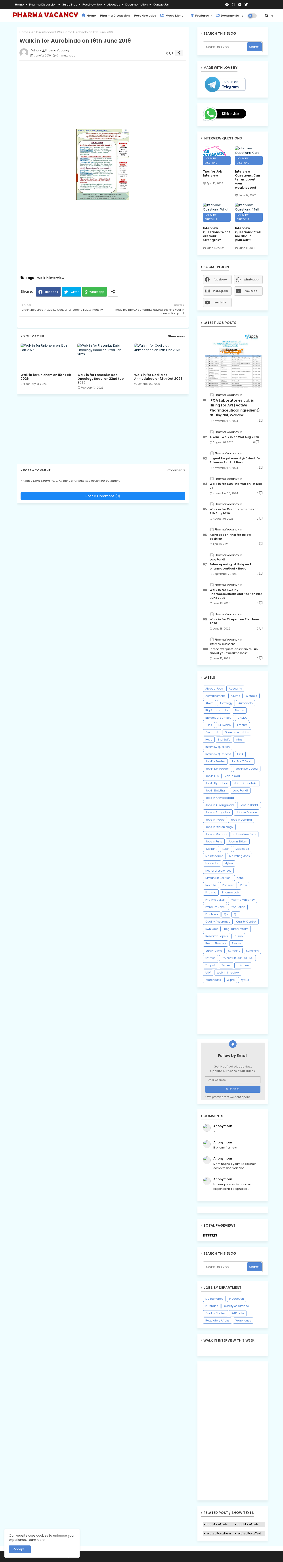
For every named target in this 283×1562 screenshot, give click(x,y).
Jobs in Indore (214, 819)
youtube (251, 291)
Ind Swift (224, 739)
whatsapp (251, 279)
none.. (241, 878)
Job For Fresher (215, 761)
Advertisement (215, 696)
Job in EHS (212, 776)
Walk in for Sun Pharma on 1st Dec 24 (236, 486)
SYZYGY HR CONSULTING (237, 958)
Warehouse (213, 980)
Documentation (136, 4)
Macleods (242, 849)
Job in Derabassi (246, 769)
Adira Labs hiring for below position (230, 537)
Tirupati (210, 965)
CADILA (242, 718)
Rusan (238, 936)
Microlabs (212, 863)
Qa (226, 914)
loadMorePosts (217, 1524)
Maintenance (214, 856)
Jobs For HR (240, 790)
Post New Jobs (145, 15)
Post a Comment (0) (103, 496)
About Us (114, 4)
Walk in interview (43, 32)
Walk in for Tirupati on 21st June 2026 (234, 621)
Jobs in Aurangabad (219, 805)
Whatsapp (96, 292)
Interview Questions (218, 754)
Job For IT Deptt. (241, 761)
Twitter (74, 292)
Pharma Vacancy (243, 900)
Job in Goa (232, 776)
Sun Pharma (213, 951)
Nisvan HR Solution (218, 878)
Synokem (252, 951)
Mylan (229, 863)
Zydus (245, 980)
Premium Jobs (215, 907)
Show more (176, 336)
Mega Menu (174, 15)
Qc (236, 914)
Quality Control (246, 921)
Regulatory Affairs (236, 929)
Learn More (36, 1540)
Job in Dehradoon (217, 769)
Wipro (231, 980)
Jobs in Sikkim (237, 841)
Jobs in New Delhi (244, 834)
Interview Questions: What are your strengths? (216, 234)
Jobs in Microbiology (219, 827)
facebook (220, 279)
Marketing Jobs (239, 856)
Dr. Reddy (224, 725)
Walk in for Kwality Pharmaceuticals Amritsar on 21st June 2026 (236, 594)
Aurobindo (245, 703)
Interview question (217, 747)
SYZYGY (210, 958)
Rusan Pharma (215, 943)
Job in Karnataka (245, 783)
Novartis (210, 885)
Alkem (209, 703)
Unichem (243, 965)
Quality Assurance (217, 921)
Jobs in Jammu (241, 819)
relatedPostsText (249, 1533)
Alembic (251, 696)
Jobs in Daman (246, 812)
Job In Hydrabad (216, 783)
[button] (266, 15)
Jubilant (210, 849)
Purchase (211, 914)
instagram (220, 291)
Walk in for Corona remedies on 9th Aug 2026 (234, 511)
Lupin (225, 849)
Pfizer (243, 885)
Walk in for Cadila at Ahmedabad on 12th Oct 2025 (158, 377)
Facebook (51, 292)
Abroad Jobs (214, 688)
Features (202, 15)
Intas (239, 739)
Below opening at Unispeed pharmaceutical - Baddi (230, 566)
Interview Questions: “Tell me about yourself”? (248, 234)
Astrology (226, 703)
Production (238, 907)
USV (208, 972)
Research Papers (216, 936)
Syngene (234, 951)
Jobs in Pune (213, 841)
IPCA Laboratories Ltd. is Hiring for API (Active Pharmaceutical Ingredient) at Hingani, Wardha (235, 408)
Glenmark (212, 732)
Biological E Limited (218, 718)
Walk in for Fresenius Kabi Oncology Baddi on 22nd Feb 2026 (100, 378)
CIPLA (208, 725)
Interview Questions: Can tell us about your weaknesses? (247, 179)
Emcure (242, 725)
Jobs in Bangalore (217, 812)
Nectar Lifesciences (218, 870)
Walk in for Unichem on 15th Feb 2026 (46, 377)
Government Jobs (237, 732)
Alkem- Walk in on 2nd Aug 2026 (234, 437)
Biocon (239, 710)
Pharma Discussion (43, 4)
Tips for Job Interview (212, 173)
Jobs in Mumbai (216, 834)
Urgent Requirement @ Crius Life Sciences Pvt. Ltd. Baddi (235, 460)
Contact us (161, 4)
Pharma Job (230, 892)
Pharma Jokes (215, 900)
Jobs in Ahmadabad (219, 798)
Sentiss (236, 943)
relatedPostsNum (218, 1533)
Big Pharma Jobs (217, 710)
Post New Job (92, 4)
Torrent (226, 965)
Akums (235, 696)
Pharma (210, 892)
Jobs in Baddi (249, 805)
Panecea (228, 885)
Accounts (235, 688)
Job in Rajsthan (216, 790)
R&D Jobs (211, 929)
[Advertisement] (107, 95)
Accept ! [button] (19, 1549)
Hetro (208, 739)
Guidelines (70, 4)
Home (20, 4)
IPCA (240, 754)
